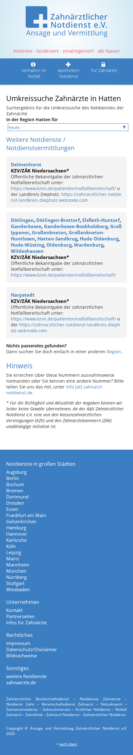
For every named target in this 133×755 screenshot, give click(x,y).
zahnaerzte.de (21, 682)
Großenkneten (49, 232)
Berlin (12, 478)
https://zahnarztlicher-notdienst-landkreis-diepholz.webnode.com (66, 197)
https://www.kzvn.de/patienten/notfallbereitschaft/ (63, 188)
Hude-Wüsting (27, 245)
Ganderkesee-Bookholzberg (76, 226)
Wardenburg (88, 245)
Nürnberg (16, 577)
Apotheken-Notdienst (69, 73)
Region (114, 351)
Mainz (12, 558)
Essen (12, 509)
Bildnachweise (21, 655)
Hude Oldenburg (99, 238)
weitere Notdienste (26, 676)
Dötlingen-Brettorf (58, 220)
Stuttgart (15, 583)
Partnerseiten (20, 616)
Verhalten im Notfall (34, 73)
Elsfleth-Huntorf (101, 220)
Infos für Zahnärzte (26, 622)
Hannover (16, 534)
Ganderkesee (26, 226)
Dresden (15, 503)
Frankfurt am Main (26, 515)
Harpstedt (23, 295)
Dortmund (17, 497)
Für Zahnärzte (104, 70)
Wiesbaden (18, 589)
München (16, 571)
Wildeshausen (27, 251)
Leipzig (13, 552)
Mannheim (17, 565)
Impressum (18, 643)
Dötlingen (22, 220)
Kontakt (14, 610)
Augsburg (16, 472)
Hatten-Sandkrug (57, 238)
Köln (11, 546)
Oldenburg (58, 245)
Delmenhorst (26, 164)
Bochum (15, 484)
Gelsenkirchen (21, 521)
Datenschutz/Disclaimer (31, 649)
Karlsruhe (16, 540)
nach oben (68, 744)
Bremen (14, 490)
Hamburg (16, 527)
